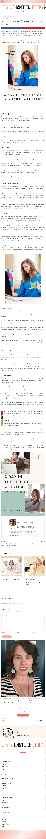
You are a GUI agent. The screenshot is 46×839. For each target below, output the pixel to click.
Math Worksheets (7, 783)
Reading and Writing (8, 778)
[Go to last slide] (3, 572)
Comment (4, 615)
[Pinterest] (12, 535)
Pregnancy (5, 816)
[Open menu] (2, 1)
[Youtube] (13, 535)
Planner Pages (6, 780)
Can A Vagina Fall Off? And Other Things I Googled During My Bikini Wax (11, 543)
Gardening (5, 802)
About (15, 831)
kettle (31, 150)
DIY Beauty (6, 800)
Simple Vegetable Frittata (38, 542)
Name (4, 632)
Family (5, 826)
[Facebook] (8, 535)
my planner (15, 176)
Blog (20, 831)
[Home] (1, 16)
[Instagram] (10, 535)
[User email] (17, 535)
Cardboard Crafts (7, 797)
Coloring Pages (6, 788)
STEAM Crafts (6, 805)
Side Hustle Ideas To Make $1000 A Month (16, 603)
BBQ (4, 769)
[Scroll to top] (43, 834)
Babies (5, 817)
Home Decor (6, 804)
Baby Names (6, 824)
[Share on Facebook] (12, 28)
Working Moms (4, 18)
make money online (21, 445)
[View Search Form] (44, 1)
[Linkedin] (15, 535)
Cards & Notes (6, 807)
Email (18, 632)
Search (3, 718)
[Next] (43, 572)
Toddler (5, 819)
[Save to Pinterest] (34, 28)
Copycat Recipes (7, 761)
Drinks (4, 764)
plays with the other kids (25, 397)
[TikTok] (28, 834)
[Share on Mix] (2, 424)
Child (4, 821)
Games (5, 781)
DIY (4, 799)
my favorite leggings (34, 334)
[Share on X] (2, 417)
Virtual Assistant (12, 31)
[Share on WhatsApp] (2, 421)
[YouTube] (24, 834)
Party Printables (7, 787)
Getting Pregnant (7, 822)
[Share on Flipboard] (2, 419)
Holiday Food (6, 766)
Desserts (5, 763)
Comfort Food (6, 768)
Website (33, 632)
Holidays (5, 785)
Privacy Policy (28, 831)
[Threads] (22, 834)
